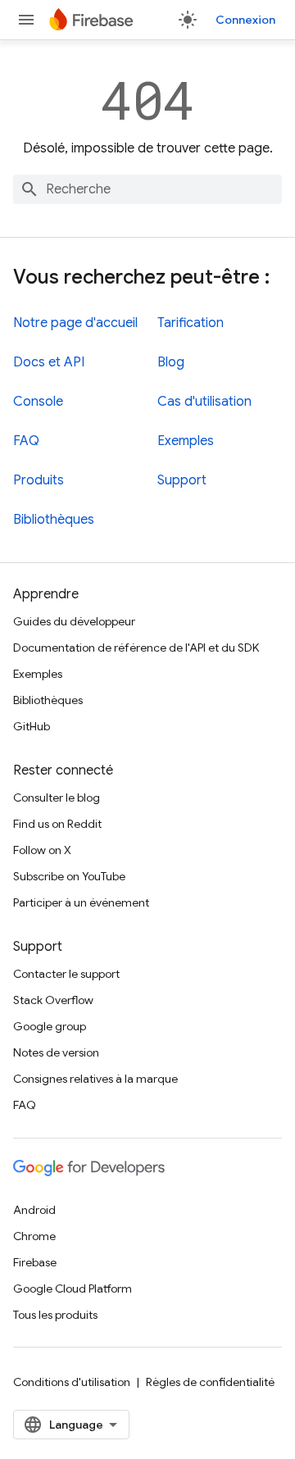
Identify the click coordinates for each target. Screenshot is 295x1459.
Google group (49, 1026)
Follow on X (42, 850)
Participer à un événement (81, 902)
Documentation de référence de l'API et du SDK (136, 647)
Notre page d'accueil (75, 323)
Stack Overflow (53, 1000)
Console (38, 401)
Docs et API (48, 362)
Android (34, 1209)
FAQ (26, 441)
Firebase (35, 1262)
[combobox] (147, 189)
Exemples (185, 441)
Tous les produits (55, 1314)
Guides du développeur (74, 621)
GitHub (31, 726)
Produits (38, 480)
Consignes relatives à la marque (95, 1078)
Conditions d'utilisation (71, 1382)
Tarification (190, 323)
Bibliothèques (53, 519)
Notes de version (56, 1052)
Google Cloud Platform (72, 1288)
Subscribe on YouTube (69, 876)
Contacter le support (66, 973)
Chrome (34, 1236)
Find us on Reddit (57, 823)
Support (181, 480)
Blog (170, 362)
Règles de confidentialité (210, 1382)
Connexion (245, 19)
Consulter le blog (56, 797)
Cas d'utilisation (204, 401)
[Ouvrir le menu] (26, 19)
